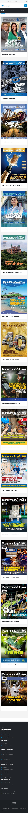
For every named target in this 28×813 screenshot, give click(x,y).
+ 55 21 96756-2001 (6, 752)
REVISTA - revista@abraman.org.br (9, 791)
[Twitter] (4, 729)
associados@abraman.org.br (8, 737)
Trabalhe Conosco (11, 1)
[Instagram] (10, 729)
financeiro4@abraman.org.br (8, 745)
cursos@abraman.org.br (7, 777)
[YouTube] (8, 729)
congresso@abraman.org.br (8, 784)
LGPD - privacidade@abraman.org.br (9, 793)
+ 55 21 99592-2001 (6, 743)
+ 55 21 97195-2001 (6, 774)
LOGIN (25, 1)
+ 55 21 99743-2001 (6, 782)
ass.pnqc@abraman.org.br (8, 762)
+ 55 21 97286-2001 (6, 734)
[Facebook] (2, 729)
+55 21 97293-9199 (6, 759)
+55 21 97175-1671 (6, 767)
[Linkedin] (6, 729)
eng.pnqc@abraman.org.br (8, 769)
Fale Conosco (18, 1)
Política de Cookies (14, 808)
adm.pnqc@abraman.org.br (8, 754)
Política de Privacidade (5, 808)
